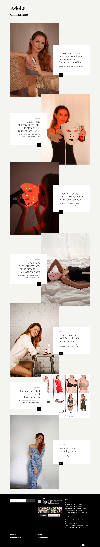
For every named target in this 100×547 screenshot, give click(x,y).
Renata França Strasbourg (71, 523)
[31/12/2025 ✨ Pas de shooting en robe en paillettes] (48, 511)
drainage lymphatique (70, 510)
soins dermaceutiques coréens (77, 527)
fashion (62, 444)
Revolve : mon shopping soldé (67, 450)
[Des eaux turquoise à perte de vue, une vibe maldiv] (39, 511)
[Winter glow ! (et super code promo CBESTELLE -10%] (57, 508)
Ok (83, 544)
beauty (61, 49)
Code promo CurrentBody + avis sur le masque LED (30, 267)
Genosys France (69, 525)
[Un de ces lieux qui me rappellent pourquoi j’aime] (51, 511)
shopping (37, 387)
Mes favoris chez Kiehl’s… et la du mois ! (69, 338)
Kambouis (67, 504)
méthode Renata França (78, 512)
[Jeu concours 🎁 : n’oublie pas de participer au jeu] (60, 508)
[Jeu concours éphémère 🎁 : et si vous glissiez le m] (57, 511)
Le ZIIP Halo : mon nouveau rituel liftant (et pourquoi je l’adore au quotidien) (71, 58)
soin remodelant (79, 510)
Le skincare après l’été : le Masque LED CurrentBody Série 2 (29, 126)
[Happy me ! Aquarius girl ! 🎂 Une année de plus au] (54, 508)
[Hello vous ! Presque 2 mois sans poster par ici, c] (48, 508)
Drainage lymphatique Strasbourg (73, 516)
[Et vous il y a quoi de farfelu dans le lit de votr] (45, 508)
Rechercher (13, 498)
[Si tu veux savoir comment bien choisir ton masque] (39, 508)
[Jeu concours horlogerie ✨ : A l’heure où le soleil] (42, 511)
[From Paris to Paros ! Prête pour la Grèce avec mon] (42, 508)
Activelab (67, 517)
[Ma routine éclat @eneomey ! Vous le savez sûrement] (54, 511)
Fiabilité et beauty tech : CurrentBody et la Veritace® (71, 196)
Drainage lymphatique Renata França (73, 506)
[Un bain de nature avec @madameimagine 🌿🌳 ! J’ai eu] (51, 508)
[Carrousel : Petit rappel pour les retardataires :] (60, 511)
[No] (98, 545)
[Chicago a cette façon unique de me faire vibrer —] (45, 511)
